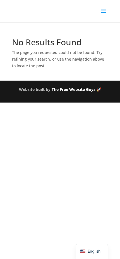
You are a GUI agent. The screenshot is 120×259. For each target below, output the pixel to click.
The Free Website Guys (73, 89)
